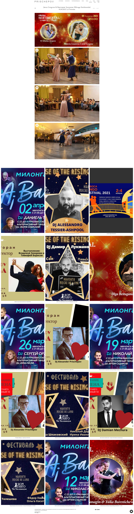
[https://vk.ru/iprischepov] (95, 509)
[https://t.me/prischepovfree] (97, 509)
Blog (98, 2)
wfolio (37, 512)
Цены (95, 2)
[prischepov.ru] (44, 1)
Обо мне (90, 2)
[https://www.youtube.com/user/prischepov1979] (98, 509)
